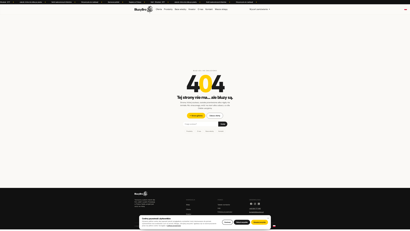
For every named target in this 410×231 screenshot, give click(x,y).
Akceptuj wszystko (259, 222)
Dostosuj (227, 222)
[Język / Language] (406, 9)
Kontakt (221, 131)
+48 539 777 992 (255, 209)
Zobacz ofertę (214, 116)
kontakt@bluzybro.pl (256, 212)
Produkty (189, 131)
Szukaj (223, 124)
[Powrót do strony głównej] (144, 9)
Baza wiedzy (210, 131)
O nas (199, 131)
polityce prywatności (174, 226)
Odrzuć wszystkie (242, 222)
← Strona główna (196, 116)
